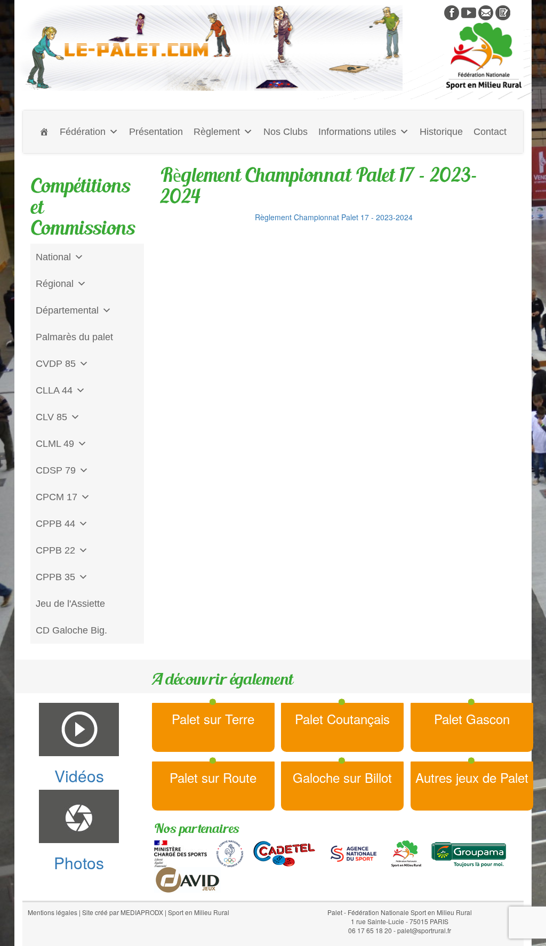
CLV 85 (51, 417)
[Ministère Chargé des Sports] (180, 852)
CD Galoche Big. (71, 630)
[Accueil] (44, 131)
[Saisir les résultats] (502, 11)
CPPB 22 (55, 550)
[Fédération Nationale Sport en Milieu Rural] (406, 852)
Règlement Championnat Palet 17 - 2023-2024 (334, 217)
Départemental (67, 310)
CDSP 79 (56, 470)
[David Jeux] (187, 878)
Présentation (156, 131)
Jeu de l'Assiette (70, 603)
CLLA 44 (54, 390)
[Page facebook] (451, 11)
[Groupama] (468, 852)
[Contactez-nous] (485, 11)
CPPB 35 (55, 577)
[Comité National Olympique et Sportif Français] (229, 852)
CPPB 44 (55, 523)
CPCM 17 (56, 497)
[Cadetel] (284, 852)
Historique (441, 131)
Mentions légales (52, 912)
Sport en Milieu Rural (198, 912)
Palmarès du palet (74, 337)
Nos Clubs (285, 131)
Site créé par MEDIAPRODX (122, 912)
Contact (490, 131)
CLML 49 (55, 443)
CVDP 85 (56, 363)
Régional (55, 283)
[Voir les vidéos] (468, 11)
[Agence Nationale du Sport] (353, 852)
